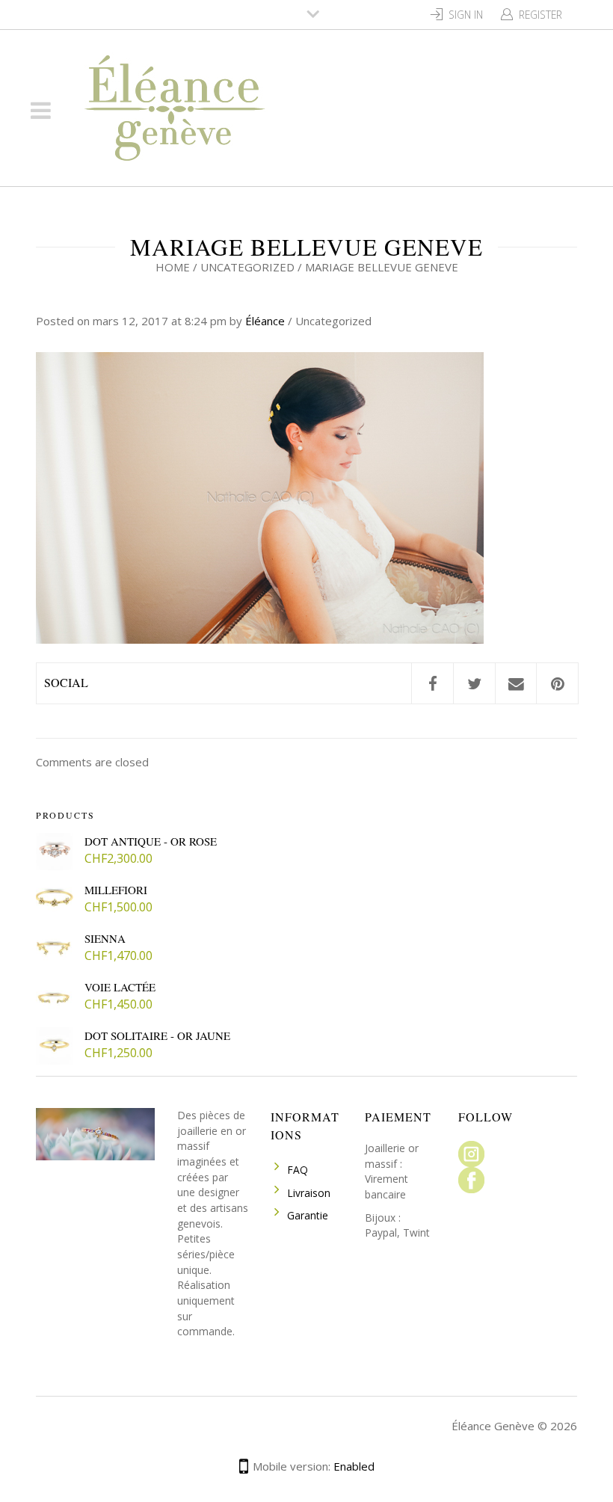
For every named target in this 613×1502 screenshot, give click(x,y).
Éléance (265, 320)
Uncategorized (247, 266)
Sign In (466, 14)
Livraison (308, 1193)
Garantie (307, 1215)
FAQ (297, 1170)
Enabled (354, 1466)
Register (540, 14)
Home (172, 266)
